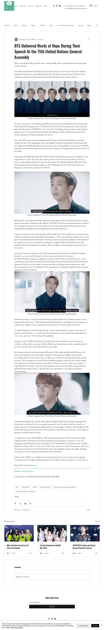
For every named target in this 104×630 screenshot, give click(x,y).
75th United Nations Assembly (25, 491)
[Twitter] (60, 6)
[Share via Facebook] (15, 503)
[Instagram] (57, 6)
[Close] (101, 625)
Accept (95, 626)
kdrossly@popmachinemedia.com (76, 8)
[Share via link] (30, 503)
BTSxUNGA (25, 487)
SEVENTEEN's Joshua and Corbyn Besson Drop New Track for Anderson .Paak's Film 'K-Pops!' (84, 546)
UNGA (35, 487)
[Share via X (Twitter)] (20, 503)
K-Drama (42, 25)
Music (51, 25)
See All (97, 521)
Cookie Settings (83, 626)
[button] (97, 25)
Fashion (33, 25)
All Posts (7, 25)
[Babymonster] (52, 533)
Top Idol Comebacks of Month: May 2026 (50, 546)
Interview (80, 25)
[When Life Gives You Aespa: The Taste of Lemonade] (19, 533)
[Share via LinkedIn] (25, 503)
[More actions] (88, 39)
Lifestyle (24, 25)
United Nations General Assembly (64, 487)
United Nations (45, 487)
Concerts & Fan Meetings (65, 25)
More (89, 25)
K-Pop (16, 25)
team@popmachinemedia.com (75, 6)
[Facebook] (54, 6)
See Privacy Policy (17, 627)
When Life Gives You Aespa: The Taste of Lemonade (18, 546)
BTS (17, 487)
